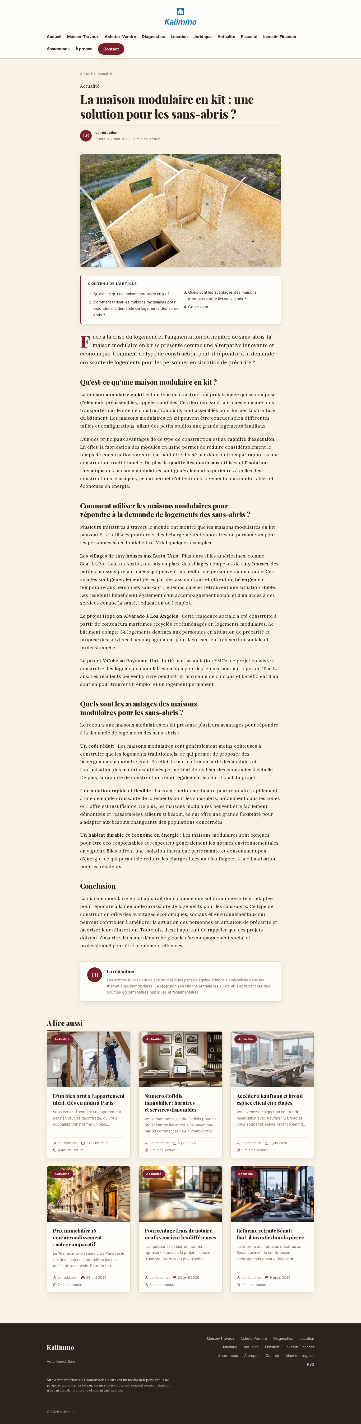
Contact (111, 48)
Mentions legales (300, 1355)
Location (179, 36)
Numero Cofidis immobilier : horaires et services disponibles (171, 1102)
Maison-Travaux (83, 36)
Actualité (226, 36)
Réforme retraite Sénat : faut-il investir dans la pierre (270, 1234)
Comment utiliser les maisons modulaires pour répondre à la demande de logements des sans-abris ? (136, 308)
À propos (83, 48)
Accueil (54, 36)
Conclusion (198, 307)
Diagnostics (153, 36)
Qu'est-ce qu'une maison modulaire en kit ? (131, 294)
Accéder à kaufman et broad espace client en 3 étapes (270, 1099)
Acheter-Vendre (120, 36)
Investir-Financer (280, 36)
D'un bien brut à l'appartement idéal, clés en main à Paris (88, 1099)
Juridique (202, 36)
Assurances (58, 48)
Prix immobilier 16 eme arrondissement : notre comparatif (77, 1237)
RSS (310, 1364)
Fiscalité (249, 36)
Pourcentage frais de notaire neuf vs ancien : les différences (180, 1234)
